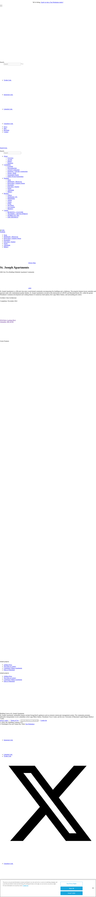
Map (5, 128)
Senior (9, 188)
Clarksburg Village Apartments (13, 668)
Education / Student (13, 187)
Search (2, 62)
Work (9, 180)
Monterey (10, 209)
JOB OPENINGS (13, 217)
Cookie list (43, 720)
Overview (10, 158)
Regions (6, 193)
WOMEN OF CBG (13, 215)
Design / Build (12, 173)
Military (10, 192)
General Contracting (14, 170)
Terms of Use (15, 720)
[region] (48, 888)
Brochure (6, 130)
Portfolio (6, 178)
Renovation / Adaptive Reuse (16, 183)
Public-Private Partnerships (15, 176)
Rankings (10, 163)
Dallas (9, 203)
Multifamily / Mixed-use (15, 181)
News (5, 127)
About (6, 156)
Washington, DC (12, 197)
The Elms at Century (10, 666)
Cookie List (25, 885)
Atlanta (10, 200)
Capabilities (7, 165)
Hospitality (11, 185)
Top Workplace (29, 724)
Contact (6, 132)
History (10, 161)
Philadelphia (11, 198)
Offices (10, 195)
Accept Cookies (71, 893)
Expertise (10, 166)
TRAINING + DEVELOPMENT (18, 214)
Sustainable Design (13, 175)
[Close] (93, 888)
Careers (6, 210)
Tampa (10, 202)
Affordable (11, 190)
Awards (10, 159)
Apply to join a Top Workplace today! (52, 2)
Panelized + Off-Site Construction (18, 171)
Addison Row (8, 665)
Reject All (71, 888)
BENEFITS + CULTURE (15, 212)
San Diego (11, 205)
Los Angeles (11, 207)
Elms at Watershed (9, 670)
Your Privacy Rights (29, 720)
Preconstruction (12, 168)
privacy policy (4, 720)
